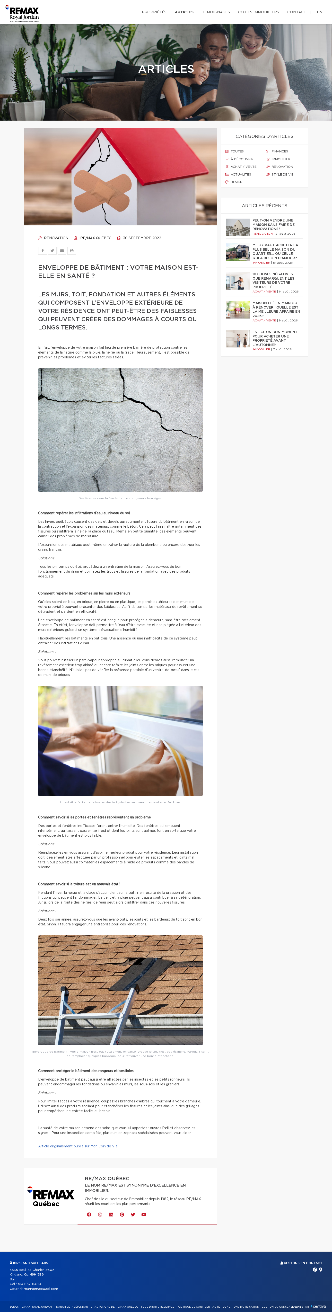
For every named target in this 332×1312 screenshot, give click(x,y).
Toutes (237, 151)
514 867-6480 (29, 1284)
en (319, 12)
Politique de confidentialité (198, 1307)
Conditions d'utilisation (240, 1307)
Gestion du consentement (281, 1307)
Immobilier (280, 159)
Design (236, 182)
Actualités (240, 174)
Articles (184, 12)
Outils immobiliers (258, 12)
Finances (279, 151)
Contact (296, 12)
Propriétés (154, 12)
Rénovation (55, 238)
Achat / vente (243, 166)
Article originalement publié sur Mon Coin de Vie (78, 1146)
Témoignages (216, 12)
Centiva (318, 1306)
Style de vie (282, 174)
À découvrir (241, 159)
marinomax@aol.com (41, 1289)
